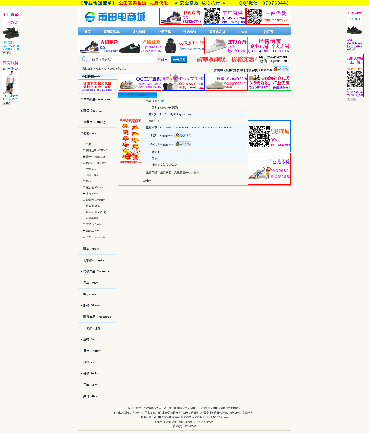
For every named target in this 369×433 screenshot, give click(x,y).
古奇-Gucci (92, 193)
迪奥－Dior (92, 175)
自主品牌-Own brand (97, 99)
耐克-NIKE (92, 218)
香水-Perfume (92, 350)
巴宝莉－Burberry (96, 162)
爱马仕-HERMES (95, 156)
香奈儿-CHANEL (95, 236)
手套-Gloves (91, 384)
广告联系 (267, 32)
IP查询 (243, 32)
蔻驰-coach (92, 169)
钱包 (88, 144)
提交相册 (138, 32)
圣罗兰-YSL (93, 230)
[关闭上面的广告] (6, 54)
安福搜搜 (87, 68)
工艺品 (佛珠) (92, 328)
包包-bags (101, 68)
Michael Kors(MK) (96, 212)
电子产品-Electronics (97, 271)
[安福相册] (115, 26)
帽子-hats (89, 294)
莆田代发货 (217, 32)
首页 (87, 32)
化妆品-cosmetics (94, 260)
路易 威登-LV (93, 206)
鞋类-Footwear (93, 110)
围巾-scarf (90, 362)
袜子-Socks (90, 373)
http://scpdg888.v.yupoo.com (176, 114)
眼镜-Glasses (91, 305)
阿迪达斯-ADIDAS (96, 150)
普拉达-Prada (93, 224)
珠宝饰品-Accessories (97, 316)
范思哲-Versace (94, 187)
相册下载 (164, 32)
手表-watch (90, 282)
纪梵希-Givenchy (95, 199)
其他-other (90, 396)
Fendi (89, 181)
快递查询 (190, 32)
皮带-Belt (89, 339)
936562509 (190, 426)
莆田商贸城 (112, 32)
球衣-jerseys (91, 248)
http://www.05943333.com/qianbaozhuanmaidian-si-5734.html (196, 127)
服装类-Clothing (94, 122)
